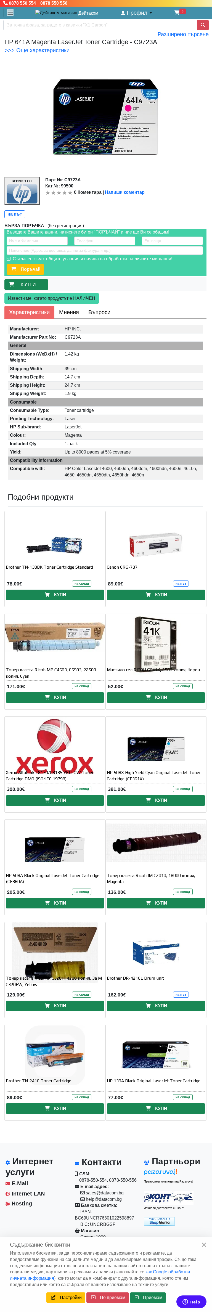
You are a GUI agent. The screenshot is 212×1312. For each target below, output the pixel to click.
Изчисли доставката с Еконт (164, 1208)
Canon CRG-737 (122, 567)
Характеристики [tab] (29, 312)
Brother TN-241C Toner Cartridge (38, 1080)
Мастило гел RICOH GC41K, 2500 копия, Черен (153, 669)
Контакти (100, 1162)
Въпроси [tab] (99, 312)
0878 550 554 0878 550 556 (37, 3)
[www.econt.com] (169, 1198)
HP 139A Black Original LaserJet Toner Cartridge (153, 1080)
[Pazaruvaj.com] (169, 1173)
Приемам (150, 1297)
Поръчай (28, 269)
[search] (203, 25)
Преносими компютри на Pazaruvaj (168, 1181)
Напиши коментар (125, 192)
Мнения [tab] (69, 312)
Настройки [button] (68, 1297)
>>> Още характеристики (37, 50)
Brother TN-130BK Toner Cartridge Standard (49, 567)
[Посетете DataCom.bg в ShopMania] (159, 1221)
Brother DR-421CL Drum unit (135, 978)
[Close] (204, 1244)
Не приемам (110, 1297)
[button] (136, 13)
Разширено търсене (183, 34)
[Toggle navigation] (10, 12)
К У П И (29, 284)
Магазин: (90, 1230)
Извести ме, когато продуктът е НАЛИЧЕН (51, 298)
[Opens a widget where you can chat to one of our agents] (191, 1302)
